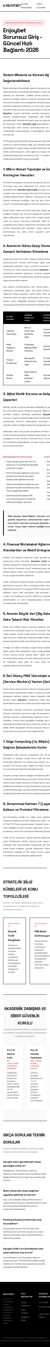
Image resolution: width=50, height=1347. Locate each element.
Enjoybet (13, 5)
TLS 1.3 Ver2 (43, 1302)
